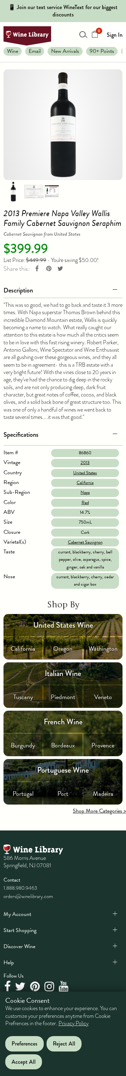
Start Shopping (20, 930)
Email (35, 51)
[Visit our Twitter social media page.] (21, 987)
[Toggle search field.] (83, 34)
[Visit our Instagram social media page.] (50, 987)
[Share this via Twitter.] (60, 268)
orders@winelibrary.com (28, 896)
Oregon (62, 648)
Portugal (23, 793)
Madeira (103, 793)
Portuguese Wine (63, 770)
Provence (102, 745)
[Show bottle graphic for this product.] (13, 191)
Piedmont (63, 697)
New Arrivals (65, 51)
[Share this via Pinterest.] (48, 268)
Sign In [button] (114, 35)
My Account (17, 914)
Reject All (64, 1044)
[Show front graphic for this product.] (34, 191)
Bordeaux (63, 745)
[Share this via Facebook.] (37, 268)
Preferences (24, 1044)
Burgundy (23, 745)
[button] (63, 289)
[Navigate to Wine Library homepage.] (27, 36)
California (85, 482)
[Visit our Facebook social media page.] (8, 987)
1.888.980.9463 (20, 887)
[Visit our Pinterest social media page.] (35, 987)
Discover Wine (19, 946)
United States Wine (63, 625)
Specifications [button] (21, 434)
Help (9, 962)
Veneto (103, 697)
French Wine (63, 721)
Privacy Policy (73, 1023)
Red (85, 502)
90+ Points (102, 51)
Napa (85, 492)
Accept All (24, 1062)
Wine (12, 51)
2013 (85, 462)
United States (85, 472)
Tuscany (23, 697)
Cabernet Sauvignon (85, 542)
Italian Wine (63, 673)
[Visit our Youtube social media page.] (64, 987)
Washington (103, 648)
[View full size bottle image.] (63, 124)
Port (62, 793)
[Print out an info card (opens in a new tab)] (52, 191)
